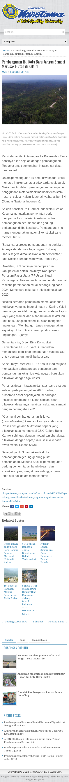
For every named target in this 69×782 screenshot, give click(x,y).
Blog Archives (39, 640)
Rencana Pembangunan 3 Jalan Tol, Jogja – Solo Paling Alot (38, 657)
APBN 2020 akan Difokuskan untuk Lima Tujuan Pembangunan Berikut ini (32, 741)
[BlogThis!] (9, 514)
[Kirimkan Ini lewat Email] (5, 514)
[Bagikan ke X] (12, 514)
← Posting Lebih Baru (14, 621)
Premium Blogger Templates (34, 777)
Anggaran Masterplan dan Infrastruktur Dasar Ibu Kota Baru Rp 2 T (41, 675)
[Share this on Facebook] (12, 506)
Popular (9, 640)
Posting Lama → (57, 621)
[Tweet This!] (17, 506)
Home (6, 50)
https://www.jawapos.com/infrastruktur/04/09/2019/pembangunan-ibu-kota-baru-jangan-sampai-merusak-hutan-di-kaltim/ (34, 497)
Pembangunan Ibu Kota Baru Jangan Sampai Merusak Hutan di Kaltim (33, 63)
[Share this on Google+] (22, 506)
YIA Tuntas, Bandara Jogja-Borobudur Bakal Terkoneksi (29, 551)
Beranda (38, 621)
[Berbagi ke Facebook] (16, 514)
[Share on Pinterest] (26, 506)
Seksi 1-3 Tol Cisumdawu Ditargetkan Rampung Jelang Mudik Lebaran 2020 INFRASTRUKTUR (29, 599)
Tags (22, 640)
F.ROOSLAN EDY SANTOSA (45, 771)
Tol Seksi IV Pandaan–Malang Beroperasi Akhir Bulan (10, 592)
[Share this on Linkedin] (31, 506)
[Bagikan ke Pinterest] (19, 514)
